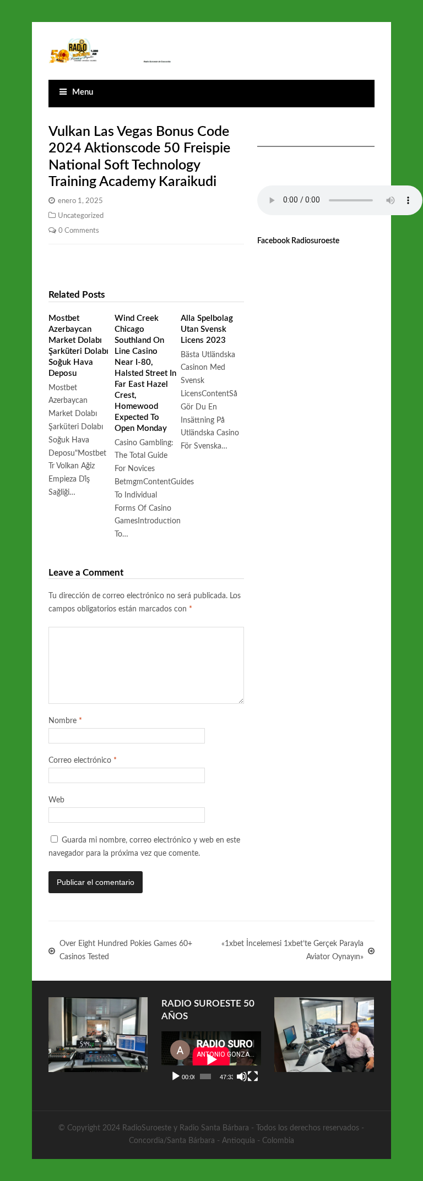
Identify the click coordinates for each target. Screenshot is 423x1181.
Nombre (65, 721)
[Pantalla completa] (252, 1076)
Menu (82, 92)
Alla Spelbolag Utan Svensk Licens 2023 (207, 329)
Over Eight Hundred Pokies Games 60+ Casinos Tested (125, 950)
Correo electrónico (82, 760)
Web (56, 800)
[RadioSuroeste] (110, 51)
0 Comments (78, 230)
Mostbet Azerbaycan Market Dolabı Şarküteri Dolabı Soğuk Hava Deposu (78, 346)
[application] (211, 1059)
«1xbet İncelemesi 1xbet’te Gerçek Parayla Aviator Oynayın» (292, 950)
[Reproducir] (175, 1076)
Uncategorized (81, 216)
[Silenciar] (241, 1076)
